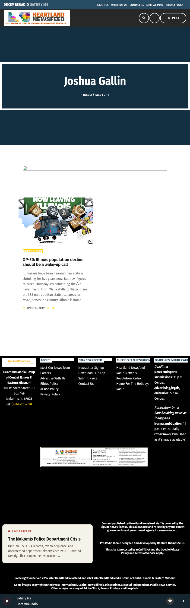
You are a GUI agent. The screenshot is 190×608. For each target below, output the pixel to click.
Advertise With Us (52, 378)
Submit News (87, 378)
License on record (166, 530)
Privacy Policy (50, 394)
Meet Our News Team (55, 368)
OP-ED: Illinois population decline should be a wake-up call (53, 262)
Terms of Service (145, 553)
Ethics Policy (49, 384)
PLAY (173, 18)
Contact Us (86, 384)
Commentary (32, 251)
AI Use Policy (49, 389)
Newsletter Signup (91, 368)
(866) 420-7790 (22, 404)
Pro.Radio (106, 543)
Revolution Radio (128, 378)
